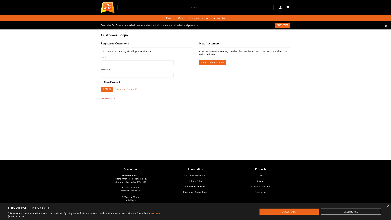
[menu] (195, 18)
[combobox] (195, 7)
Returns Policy (195, 181)
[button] (280, 7)
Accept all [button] (289, 211)
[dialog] (195, 211)
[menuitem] (168, 18)
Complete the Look (260, 186)
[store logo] (108, 7)
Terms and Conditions (195, 186)
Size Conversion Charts (195, 175)
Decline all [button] (351, 211)
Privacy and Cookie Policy (195, 192)
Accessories (260, 192)
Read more (155, 213)
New (260, 175)
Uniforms (260, 181)
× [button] (387, 206)
